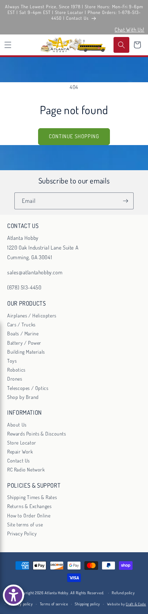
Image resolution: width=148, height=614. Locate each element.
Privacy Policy (22, 533)
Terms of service (54, 603)
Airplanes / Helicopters (31, 315)
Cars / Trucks (21, 324)
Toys (12, 361)
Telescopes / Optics (27, 388)
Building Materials (26, 352)
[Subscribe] (125, 200)
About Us (17, 425)
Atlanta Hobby (56, 592)
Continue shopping (74, 136)
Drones (14, 379)
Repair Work (20, 451)
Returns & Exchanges (29, 506)
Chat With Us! (129, 29)
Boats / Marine (22, 333)
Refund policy (123, 592)
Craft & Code (136, 604)
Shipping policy (87, 603)
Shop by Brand (23, 397)
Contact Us (18, 460)
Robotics (16, 370)
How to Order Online (28, 515)
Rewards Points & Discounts (36, 434)
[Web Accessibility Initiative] (13, 595)
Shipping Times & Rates (32, 497)
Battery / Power (24, 343)
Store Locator (21, 442)
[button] (8, 45)
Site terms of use (25, 524)
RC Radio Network (26, 469)
